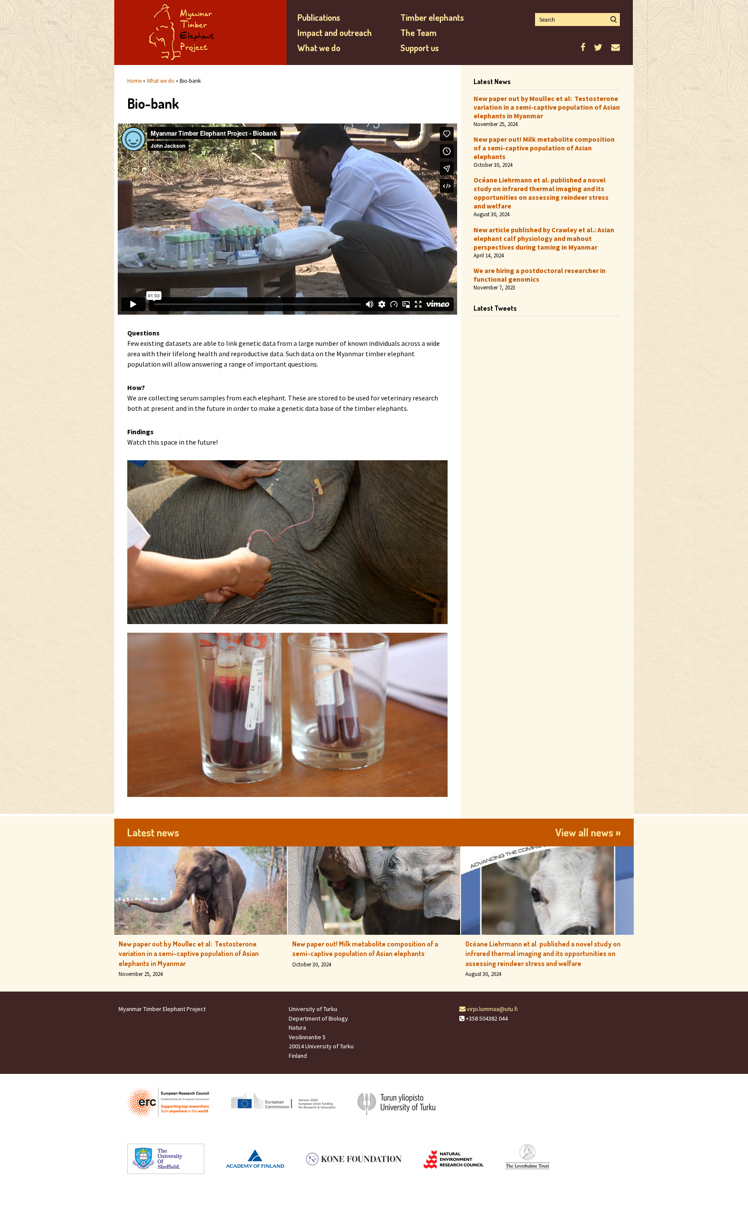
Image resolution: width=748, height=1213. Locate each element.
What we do (318, 47)
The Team (418, 32)
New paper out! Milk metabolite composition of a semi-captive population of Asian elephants (544, 148)
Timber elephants (432, 17)
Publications (318, 17)
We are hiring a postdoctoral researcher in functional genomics (540, 274)
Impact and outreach (334, 32)
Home (134, 80)
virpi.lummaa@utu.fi (491, 1009)
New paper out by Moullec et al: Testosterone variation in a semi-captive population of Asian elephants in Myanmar (547, 107)
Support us (419, 47)
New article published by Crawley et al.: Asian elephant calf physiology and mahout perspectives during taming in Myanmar (544, 238)
